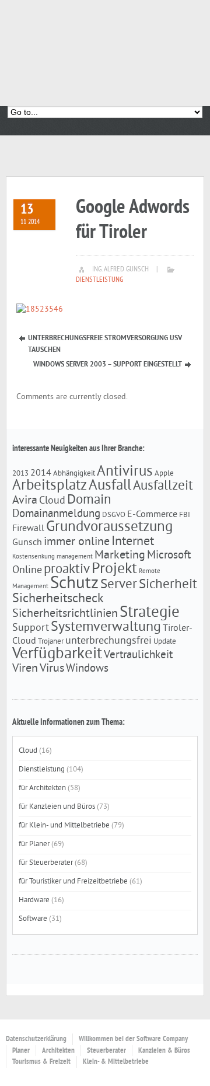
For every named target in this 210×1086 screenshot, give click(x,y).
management (75, 557)
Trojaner (51, 642)
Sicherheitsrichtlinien (65, 613)
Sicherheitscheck (58, 599)
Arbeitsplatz (49, 486)
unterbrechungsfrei (108, 641)
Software (33, 919)
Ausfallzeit (163, 486)
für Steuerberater (46, 863)
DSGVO (113, 515)
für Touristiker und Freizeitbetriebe (73, 881)
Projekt (114, 569)
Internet (132, 542)
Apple (164, 474)
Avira (24, 500)
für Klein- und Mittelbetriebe (64, 825)
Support (30, 628)
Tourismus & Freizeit (41, 1062)
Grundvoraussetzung (109, 527)
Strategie (150, 613)
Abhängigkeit (74, 474)
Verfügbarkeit (57, 654)
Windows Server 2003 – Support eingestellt (107, 365)
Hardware (34, 900)
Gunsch (27, 543)
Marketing (119, 555)
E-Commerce (152, 515)
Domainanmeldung (56, 514)
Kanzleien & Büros (164, 1051)
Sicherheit (168, 585)
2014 (40, 473)
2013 (20, 474)
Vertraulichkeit (138, 655)
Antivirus (125, 472)
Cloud (52, 501)
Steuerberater (106, 1051)
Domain (89, 500)
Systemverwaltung (106, 627)
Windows (87, 669)
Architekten (58, 1051)
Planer (21, 1051)
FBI (184, 515)
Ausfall (110, 486)
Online (27, 570)
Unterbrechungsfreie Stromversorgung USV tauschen (105, 339)
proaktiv (67, 569)
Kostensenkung (33, 557)
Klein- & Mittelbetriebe (116, 1062)
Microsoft (169, 556)
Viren (25, 668)
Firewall (28, 529)
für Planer (34, 844)
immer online (77, 542)
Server (118, 585)
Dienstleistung (99, 280)
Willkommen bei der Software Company (133, 1039)
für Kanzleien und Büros (57, 807)
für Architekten (42, 788)
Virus (52, 668)
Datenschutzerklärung (36, 1039)
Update (164, 642)
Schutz (74, 584)
